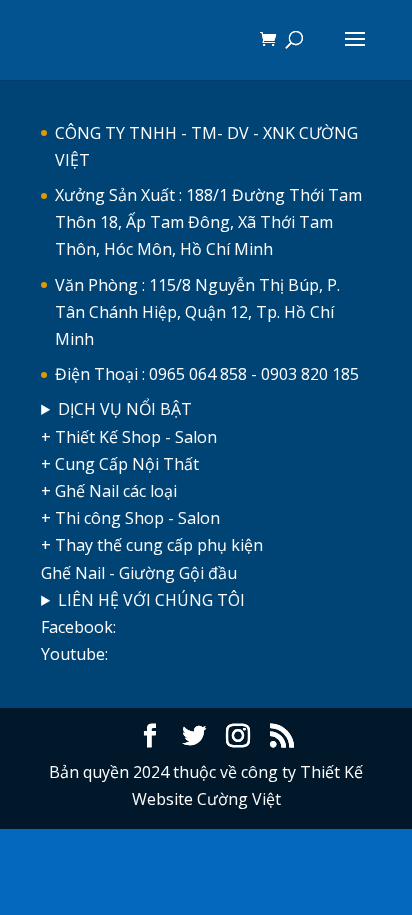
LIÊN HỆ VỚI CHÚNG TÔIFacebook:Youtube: (143, 627)
